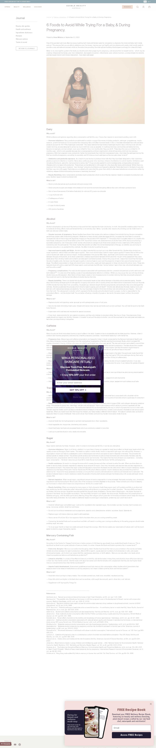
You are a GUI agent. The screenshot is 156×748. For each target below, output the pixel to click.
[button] (5, 744)
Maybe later (78, 397)
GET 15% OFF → (78, 390)
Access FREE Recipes (131, 735)
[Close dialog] (101, 348)
